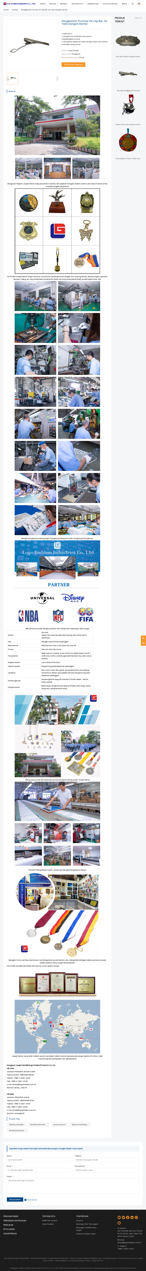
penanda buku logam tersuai (80, 1261)
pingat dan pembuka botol (59, 1258)
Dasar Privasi (10, 1233)
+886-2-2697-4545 (125, 1249)
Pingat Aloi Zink (97, 1261)
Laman (6, 10)
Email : (10, 1166)
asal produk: (66, 54)
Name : (9, 1156)
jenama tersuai (59, 1124)
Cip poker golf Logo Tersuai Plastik (16, 1258)
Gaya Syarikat (48, 1224)
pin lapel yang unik (110, 1258)
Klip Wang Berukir (61, 1261)
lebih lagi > (138, 19)
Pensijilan (8, 1225)
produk (15, 10)
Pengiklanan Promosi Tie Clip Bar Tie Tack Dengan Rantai (44, 10)
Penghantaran (10, 1216)
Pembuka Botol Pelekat (38, 1258)
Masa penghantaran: (70, 57)
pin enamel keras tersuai (127, 1258)
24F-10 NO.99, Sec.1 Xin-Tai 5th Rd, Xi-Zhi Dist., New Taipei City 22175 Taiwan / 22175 (129, 1233)
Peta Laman (9, 1229)
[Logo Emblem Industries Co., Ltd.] (19, 3)
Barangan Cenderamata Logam (86, 1229)
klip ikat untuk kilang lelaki (81, 1124)
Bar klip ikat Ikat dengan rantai (39, 1124)
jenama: (65, 50)
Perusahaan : (80, 1166)
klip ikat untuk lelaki (16, 1124)
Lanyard (79, 1220)
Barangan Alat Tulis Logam (87, 1224)
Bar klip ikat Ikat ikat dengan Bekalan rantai (18, 1130)
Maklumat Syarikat (49, 1220)
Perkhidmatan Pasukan (14, 1220)
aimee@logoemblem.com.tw (129, 1242)
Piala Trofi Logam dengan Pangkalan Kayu (86, 1258)
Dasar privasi (32, 1200)
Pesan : (10, 1177)
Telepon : (78, 1156)
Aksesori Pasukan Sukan (86, 1234)
